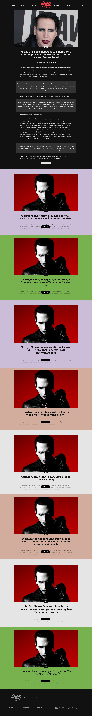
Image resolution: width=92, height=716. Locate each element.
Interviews (26, 698)
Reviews (26, 700)
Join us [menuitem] (68, 5)
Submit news (39, 698)
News (46, 47)
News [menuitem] (13, 5)
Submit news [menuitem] (57, 5)
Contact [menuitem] (78, 5)
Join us (37, 697)
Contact (38, 700)
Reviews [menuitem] (34, 5)
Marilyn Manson (46, 163)
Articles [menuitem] (23, 5)
